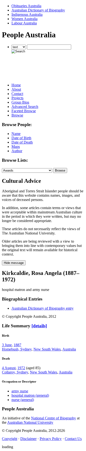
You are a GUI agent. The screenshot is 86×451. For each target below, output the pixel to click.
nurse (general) (22, 400)
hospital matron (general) (30, 395)
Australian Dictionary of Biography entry (42, 308)
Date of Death (22, 142)
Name (16, 134)
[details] (39, 325)
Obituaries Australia (26, 6)
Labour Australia (24, 23)
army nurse (19, 391)
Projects (17, 98)
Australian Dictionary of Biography (38, 10)
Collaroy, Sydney (15, 372)
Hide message (14, 263)
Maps (15, 147)
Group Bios (20, 102)
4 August (9, 368)
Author (16, 151)
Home (16, 85)
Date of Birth (21, 138)
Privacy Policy (51, 439)
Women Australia (24, 19)
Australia (69, 349)
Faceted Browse (23, 111)
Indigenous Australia (27, 14)
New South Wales (47, 349)
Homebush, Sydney (17, 349)
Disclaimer (28, 439)
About (16, 89)
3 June (7, 345)
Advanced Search (24, 107)
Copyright (9, 439)
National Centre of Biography (53, 418)
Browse (17, 115)
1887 (17, 345)
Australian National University (30, 422)
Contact (17, 94)
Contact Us (73, 439)
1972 (21, 368)
